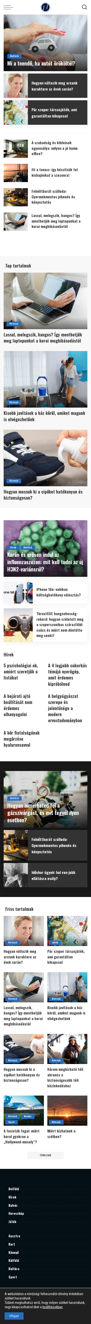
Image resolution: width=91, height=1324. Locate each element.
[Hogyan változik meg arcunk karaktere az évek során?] (16, 86)
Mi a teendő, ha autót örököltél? (41, 63)
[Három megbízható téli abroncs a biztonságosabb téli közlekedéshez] (67, 1049)
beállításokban (52, 1307)
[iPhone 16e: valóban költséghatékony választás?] (18, 592)
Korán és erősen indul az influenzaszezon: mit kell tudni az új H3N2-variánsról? (45, 562)
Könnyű (13, 323)
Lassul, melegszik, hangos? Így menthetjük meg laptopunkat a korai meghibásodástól (56, 221)
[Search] (84, 7)
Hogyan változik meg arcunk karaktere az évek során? (54, 86)
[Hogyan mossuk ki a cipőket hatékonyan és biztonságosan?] (45, 458)
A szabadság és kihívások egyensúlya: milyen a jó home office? (55, 148)
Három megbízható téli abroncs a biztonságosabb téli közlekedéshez (65, 1077)
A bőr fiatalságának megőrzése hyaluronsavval (22, 738)
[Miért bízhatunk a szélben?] (67, 1111)
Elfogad (14, 1316)
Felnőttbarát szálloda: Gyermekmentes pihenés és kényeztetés (53, 196)
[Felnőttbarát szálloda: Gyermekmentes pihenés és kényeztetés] (16, 197)
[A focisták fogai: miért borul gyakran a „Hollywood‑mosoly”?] (24, 1111)
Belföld (14, 56)
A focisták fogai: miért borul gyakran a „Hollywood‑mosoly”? (22, 1136)
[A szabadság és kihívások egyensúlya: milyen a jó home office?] (16, 149)
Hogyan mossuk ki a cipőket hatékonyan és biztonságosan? (43, 494)
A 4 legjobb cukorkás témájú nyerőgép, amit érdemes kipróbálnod (67, 674)
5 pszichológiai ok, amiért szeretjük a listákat (21, 671)
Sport (11, 1122)
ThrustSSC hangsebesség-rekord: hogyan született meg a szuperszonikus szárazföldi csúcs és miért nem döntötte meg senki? (59, 624)
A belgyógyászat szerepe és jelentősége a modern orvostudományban (65, 708)
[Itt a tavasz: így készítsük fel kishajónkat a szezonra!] (16, 173)
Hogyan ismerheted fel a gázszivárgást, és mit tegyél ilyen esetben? (43, 812)
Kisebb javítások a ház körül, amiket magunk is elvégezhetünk (44, 416)
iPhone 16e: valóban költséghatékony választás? (58, 592)
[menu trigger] (10, 7)
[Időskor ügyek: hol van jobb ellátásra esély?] (16, 875)
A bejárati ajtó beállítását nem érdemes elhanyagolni (18, 705)
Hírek (13, 547)
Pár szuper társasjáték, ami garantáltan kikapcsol (54, 112)
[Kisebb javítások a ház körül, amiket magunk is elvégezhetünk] (45, 379)
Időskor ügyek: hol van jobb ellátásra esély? (53, 875)
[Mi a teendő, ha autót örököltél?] (45, 43)
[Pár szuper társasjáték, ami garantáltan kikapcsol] (16, 112)
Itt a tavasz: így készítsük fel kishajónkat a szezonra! (55, 172)
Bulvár (28, 1116)
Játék (55, 942)
